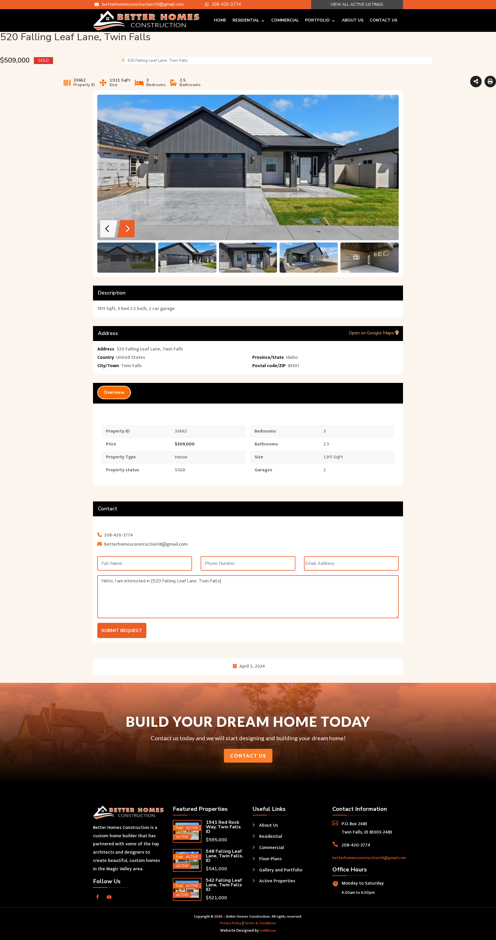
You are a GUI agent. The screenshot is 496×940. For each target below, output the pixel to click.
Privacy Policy (231, 923)
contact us (248, 755)
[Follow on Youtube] (109, 897)
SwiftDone (268, 930)
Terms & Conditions (260, 923)
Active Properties (277, 881)
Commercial (285, 20)
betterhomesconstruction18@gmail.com (369, 857)
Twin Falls (131, 366)
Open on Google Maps (372, 333)
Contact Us (383, 20)
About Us (352, 20)
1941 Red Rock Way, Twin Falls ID (223, 827)
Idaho (292, 357)
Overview (114, 392)
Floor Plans (270, 859)
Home (220, 20)
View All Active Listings (357, 4)
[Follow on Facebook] (97, 897)
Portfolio (317, 20)
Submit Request (121, 630)
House (181, 457)
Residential (245, 20)
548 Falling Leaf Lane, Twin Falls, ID (224, 856)
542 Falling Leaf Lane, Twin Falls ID (224, 885)
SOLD (180, 470)
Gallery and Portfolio (280, 870)
